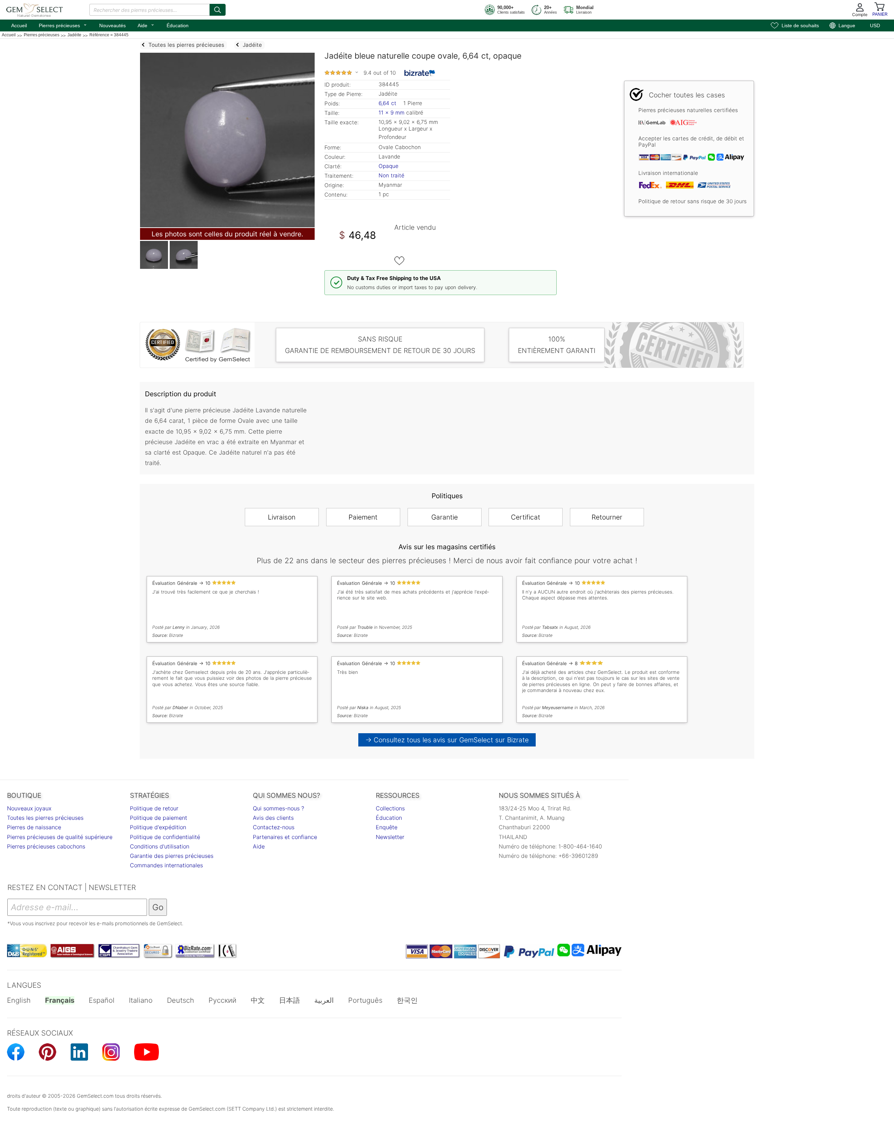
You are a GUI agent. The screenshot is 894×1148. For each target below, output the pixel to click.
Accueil (19, 25)
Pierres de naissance (34, 827)
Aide (146, 25)
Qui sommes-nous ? (278, 808)
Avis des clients (273, 817)
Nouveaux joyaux (29, 808)
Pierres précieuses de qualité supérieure (59, 836)
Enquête (386, 827)
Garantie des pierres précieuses (171, 855)
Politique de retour (154, 808)
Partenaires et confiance (285, 836)
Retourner (607, 517)
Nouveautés (112, 25)
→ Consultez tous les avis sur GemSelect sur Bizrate (447, 740)
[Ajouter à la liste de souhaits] (399, 261)
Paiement (363, 517)
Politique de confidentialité (165, 836)
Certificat (525, 517)
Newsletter (390, 836)
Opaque (388, 166)
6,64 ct (388, 103)
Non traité (391, 175)
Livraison (281, 517)
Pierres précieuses (63, 25)
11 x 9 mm (391, 112)
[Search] (218, 10)
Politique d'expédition (158, 827)
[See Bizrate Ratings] (419, 73)
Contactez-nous (273, 827)
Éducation (178, 25)
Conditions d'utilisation (159, 846)
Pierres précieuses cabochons (46, 846)
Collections (390, 808)
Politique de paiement (158, 817)
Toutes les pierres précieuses (45, 817)
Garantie (444, 517)
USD (875, 25)
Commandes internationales (166, 865)
